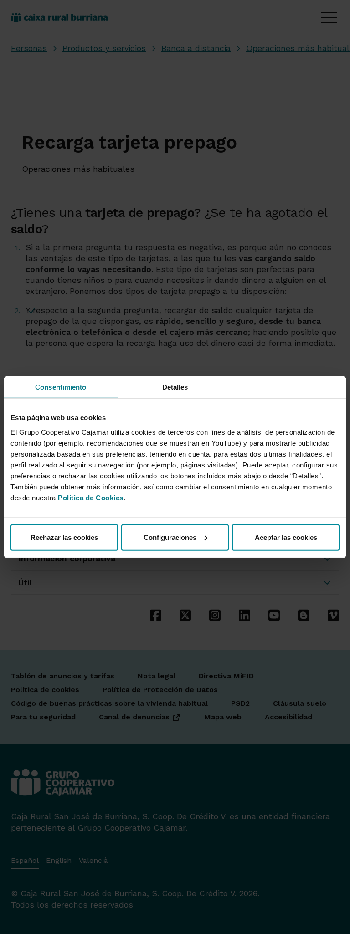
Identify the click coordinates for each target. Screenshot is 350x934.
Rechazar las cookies (64, 537)
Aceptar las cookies (286, 537)
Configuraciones (170, 537)
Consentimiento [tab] (60, 387)
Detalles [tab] (175, 387)
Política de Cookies (91, 497)
